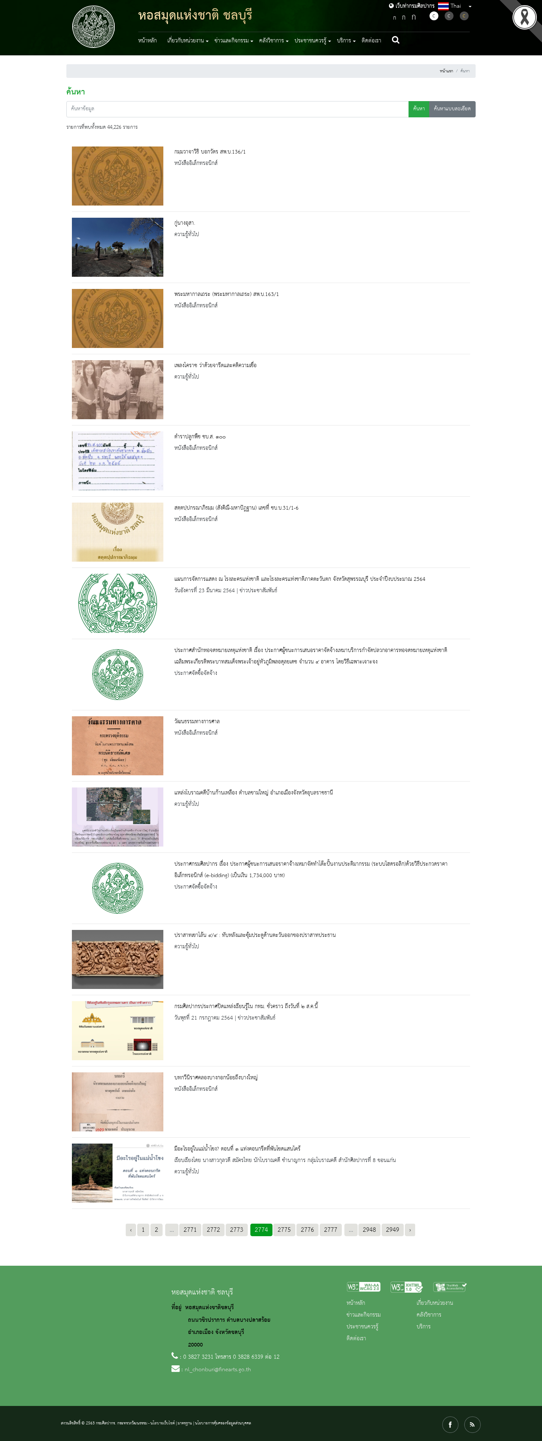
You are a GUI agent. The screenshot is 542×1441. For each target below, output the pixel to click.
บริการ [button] (344, 40)
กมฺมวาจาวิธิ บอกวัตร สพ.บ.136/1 (210, 152)
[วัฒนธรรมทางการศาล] (117, 745)
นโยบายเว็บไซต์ (162, 1423)
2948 (369, 1230)
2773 (236, 1230)
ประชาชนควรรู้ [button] (310, 40)
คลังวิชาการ (429, 1315)
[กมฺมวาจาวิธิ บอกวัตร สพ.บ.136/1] (117, 176)
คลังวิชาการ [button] (271, 40)
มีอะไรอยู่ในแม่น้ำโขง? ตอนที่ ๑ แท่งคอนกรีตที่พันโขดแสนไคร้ (237, 1149)
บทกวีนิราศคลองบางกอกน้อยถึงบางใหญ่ (216, 1078)
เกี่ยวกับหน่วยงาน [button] (185, 40)
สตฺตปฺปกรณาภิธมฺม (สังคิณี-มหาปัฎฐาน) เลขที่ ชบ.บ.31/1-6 (236, 508)
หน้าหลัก (147, 40)
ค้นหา (419, 109)
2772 (213, 1230)
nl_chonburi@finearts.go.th (218, 1369)
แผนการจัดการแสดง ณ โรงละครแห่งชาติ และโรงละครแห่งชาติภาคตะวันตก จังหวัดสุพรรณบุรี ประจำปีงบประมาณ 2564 (299, 579)
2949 (392, 1230)
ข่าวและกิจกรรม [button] (232, 40)
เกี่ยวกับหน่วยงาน (435, 1303)
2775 (284, 1230)
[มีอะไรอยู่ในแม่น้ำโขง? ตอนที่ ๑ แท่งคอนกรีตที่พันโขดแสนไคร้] (117, 1173)
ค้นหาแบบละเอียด (452, 109)
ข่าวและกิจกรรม (364, 1315)
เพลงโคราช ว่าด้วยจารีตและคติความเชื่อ (215, 366)
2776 (307, 1230)
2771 (190, 1230)
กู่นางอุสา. (184, 223)
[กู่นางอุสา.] (117, 247)
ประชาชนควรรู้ (362, 1327)
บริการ (424, 1327)
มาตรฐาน (185, 1423)
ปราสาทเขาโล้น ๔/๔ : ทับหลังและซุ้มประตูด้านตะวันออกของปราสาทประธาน (255, 935)
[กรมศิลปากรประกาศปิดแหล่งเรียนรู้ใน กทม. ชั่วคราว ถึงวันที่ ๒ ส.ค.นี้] (117, 1030)
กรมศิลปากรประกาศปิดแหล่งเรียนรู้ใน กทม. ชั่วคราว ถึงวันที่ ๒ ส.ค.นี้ (246, 1007)
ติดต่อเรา (371, 40)
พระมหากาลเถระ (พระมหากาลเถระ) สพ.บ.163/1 (226, 294)
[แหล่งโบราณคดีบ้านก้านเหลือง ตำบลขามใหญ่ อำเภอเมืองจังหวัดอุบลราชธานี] (117, 817)
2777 (330, 1230)
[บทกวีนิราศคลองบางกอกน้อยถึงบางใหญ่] (117, 1101)
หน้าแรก (446, 71)
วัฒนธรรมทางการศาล (197, 722)
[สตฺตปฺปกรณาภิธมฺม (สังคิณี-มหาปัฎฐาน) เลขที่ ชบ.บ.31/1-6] (117, 532)
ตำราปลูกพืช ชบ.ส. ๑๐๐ (200, 437)
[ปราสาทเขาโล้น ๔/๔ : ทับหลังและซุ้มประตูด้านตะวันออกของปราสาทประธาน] (117, 959)
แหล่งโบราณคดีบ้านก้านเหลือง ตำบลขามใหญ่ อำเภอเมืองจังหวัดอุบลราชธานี (253, 793)
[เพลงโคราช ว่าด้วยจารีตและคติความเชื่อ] (117, 389)
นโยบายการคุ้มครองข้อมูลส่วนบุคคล (223, 1423)
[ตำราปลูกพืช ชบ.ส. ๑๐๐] (117, 460)
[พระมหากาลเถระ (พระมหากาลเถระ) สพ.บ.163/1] (117, 318)
